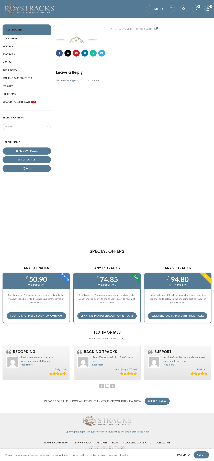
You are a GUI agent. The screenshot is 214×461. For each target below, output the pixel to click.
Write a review (157, 401)
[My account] (183, 9)
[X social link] (67, 53)
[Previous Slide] (101, 386)
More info (183, 454)
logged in (74, 80)
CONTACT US (28, 159)
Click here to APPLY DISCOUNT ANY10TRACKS (36, 315)
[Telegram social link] (101, 53)
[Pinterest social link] (76, 53)
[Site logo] (30, 8)
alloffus (130, 29)
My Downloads (28, 151)
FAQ (28, 168)
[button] (27, 364)
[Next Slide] (112, 386)
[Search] (171, 9)
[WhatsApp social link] (93, 53)
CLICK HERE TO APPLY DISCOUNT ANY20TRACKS (177, 315)
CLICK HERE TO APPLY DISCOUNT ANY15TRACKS (107, 315)
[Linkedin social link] (84, 53)
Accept (201, 454)
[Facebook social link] (59, 53)
